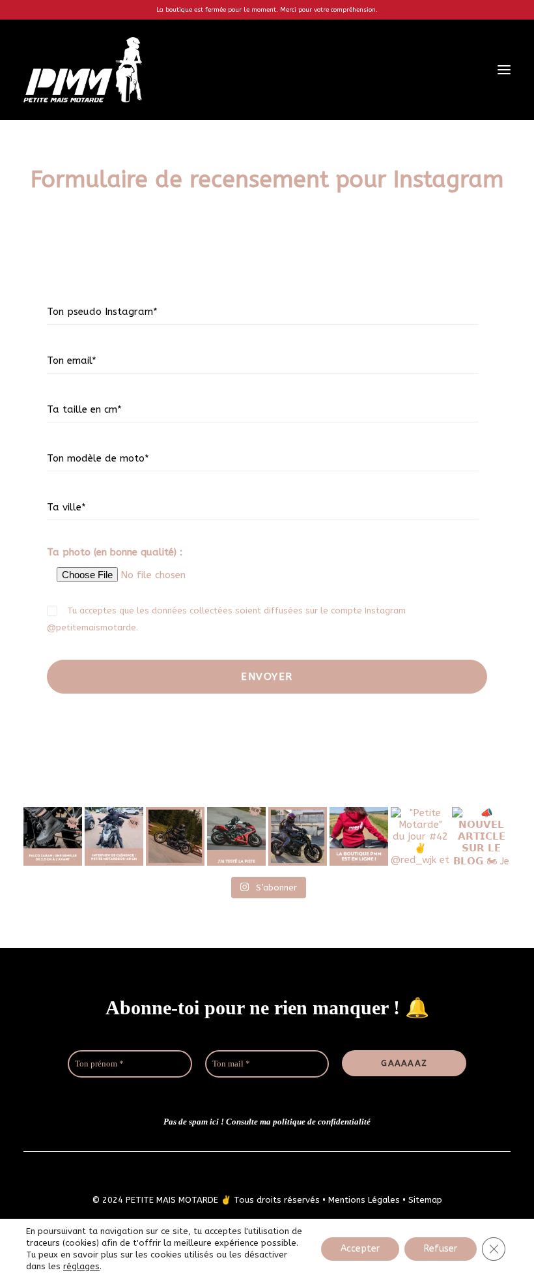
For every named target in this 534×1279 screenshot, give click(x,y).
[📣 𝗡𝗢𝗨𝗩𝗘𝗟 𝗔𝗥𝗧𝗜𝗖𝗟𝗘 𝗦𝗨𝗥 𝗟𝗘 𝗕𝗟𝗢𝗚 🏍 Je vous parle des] (52, 836)
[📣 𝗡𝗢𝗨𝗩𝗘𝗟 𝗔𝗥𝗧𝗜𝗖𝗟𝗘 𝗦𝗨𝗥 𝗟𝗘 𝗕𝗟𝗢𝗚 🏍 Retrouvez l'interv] (114, 836)
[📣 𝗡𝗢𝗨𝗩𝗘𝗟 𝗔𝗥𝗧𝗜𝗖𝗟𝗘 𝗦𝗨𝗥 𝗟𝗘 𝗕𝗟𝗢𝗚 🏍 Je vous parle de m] (236, 836)
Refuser (440, 1248)
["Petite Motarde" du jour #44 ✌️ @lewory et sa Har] (175, 836)
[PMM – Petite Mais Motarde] (82, 69)
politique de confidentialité (322, 1121)
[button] (504, 70)
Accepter (360, 1248)
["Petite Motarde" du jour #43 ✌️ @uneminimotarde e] (297, 836)
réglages (81, 1266)
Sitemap (425, 1200)
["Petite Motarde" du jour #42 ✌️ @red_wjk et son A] (420, 836)
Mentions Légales (364, 1200)
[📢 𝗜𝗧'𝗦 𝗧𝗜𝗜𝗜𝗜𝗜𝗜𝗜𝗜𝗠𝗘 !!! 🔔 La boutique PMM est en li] (359, 836)
